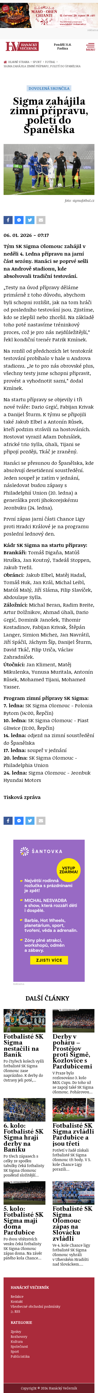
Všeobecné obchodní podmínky (35, 1306)
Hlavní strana (19, 62)
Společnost (19, 1346)
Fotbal (51, 62)
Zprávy (16, 1331)
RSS (17, 1311)
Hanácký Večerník (22, 46)
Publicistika (20, 1356)
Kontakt (17, 1301)
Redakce (17, 1296)
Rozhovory (19, 1336)
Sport (38, 62)
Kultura (17, 1341)
